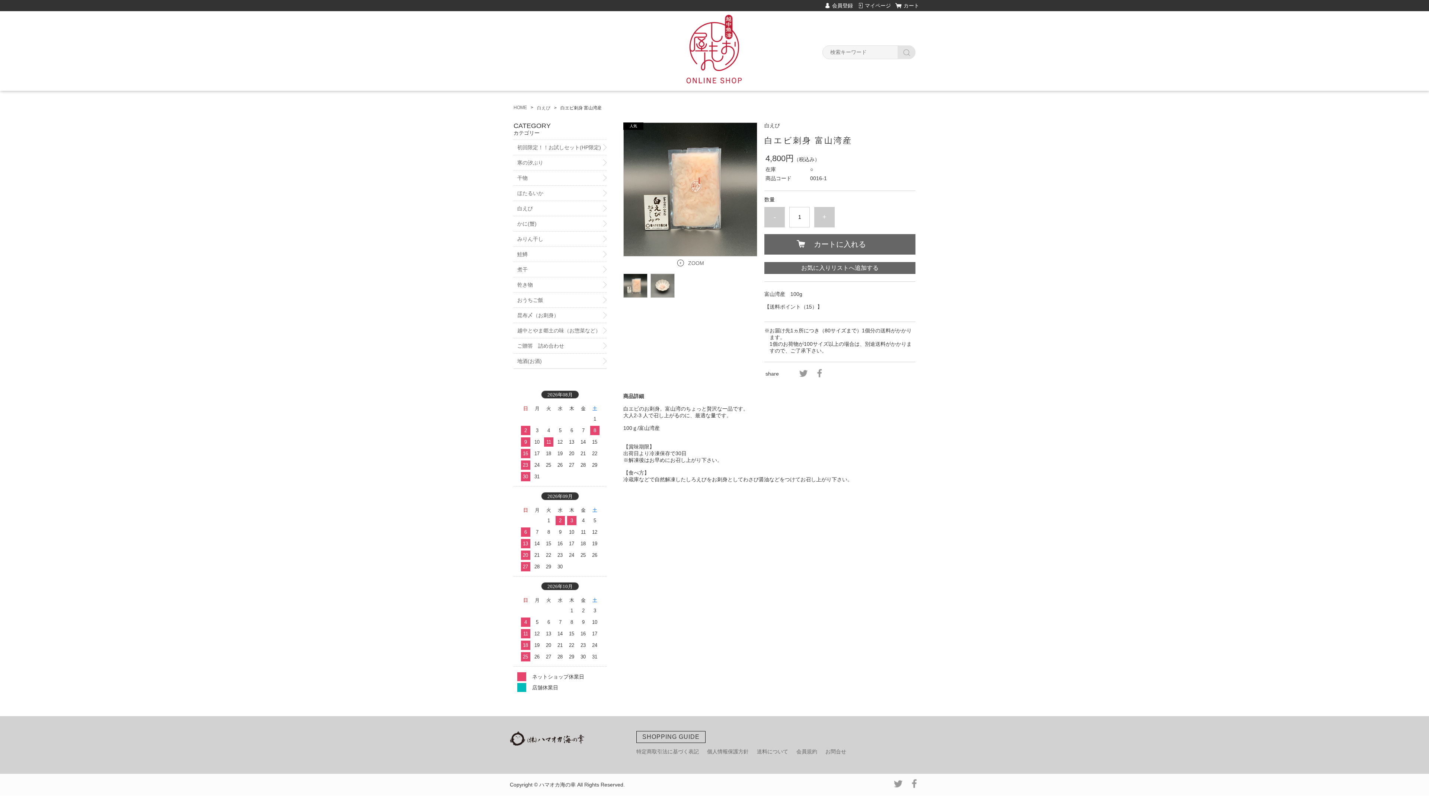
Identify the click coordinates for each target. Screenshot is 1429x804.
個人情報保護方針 (728, 751)
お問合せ (835, 751)
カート (911, 6)
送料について (772, 751)
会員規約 (806, 751)
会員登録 (842, 6)
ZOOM (696, 263)
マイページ (878, 6)
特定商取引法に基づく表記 (667, 751)
